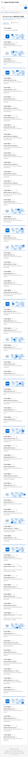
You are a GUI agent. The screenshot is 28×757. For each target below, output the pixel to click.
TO (17, 36)
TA (13, 36)
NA (20, 36)
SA (21, 34)
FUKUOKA (6, 12)
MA (17, 38)
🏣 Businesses (15, 22)
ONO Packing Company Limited (17, 753)
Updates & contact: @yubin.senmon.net (14, 751)
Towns (6, 22)
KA (16, 34)
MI (19, 38)
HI (12, 38)
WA (22, 38)
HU (14, 38)
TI (14, 53)
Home (2, 12)
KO (19, 34)
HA (23, 36)
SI (23, 51)
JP (20, 5)
